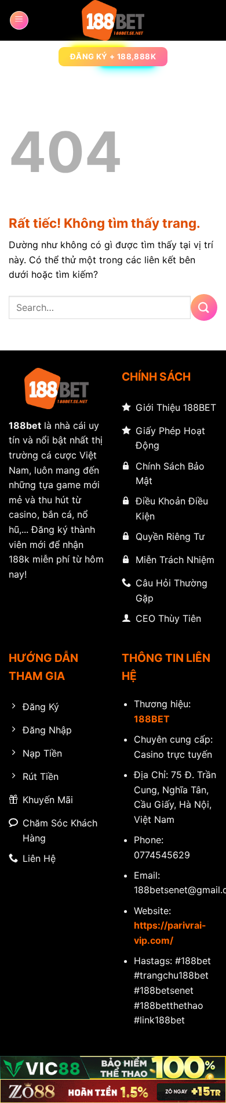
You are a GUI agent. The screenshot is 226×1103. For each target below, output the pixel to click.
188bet (25, 425)
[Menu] (19, 20)
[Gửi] (204, 307)
